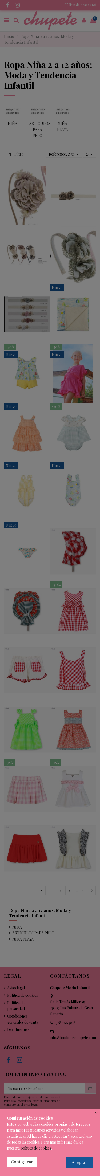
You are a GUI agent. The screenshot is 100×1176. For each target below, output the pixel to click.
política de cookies (36, 1148)
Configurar (22, 1162)
